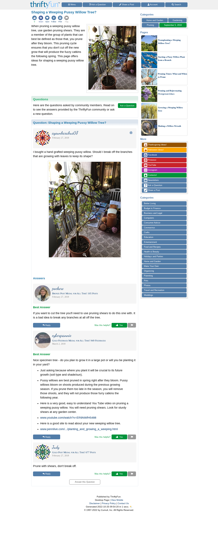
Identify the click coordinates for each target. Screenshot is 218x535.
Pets (146, 280)
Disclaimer (94, 503)
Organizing (149, 271)
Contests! (152, 175)
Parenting (148, 276)
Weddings (148, 295)
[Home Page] (45, 1)
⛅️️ (131, 506)
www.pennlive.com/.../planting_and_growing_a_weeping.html (79, 429)
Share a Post (153, 190)
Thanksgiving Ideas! (155, 144)
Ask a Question (154, 185)
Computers (149, 218)
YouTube (151, 165)
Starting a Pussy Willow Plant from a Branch (171, 58)
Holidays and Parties (153, 256)
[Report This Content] (132, 325)
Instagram (152, 170)
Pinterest (151, 160)
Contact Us (123, 503)
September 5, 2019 (173, 25)
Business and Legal (153, 213)
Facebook (152, 155)
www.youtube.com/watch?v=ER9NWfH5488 (68, 417)
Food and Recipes (152, 247)
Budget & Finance (152, 208)
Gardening (177, 20)
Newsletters (153, 180)
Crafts (147, 232)
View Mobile (117, 500)
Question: (69, 122)
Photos (147, 285)
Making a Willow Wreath (169, 126)
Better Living (150, 203)
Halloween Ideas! (154, 150)
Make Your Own (151, 266)
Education (148, 237)
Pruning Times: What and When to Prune (172, 75)
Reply (48, 325)
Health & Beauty (151, 251)
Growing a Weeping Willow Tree (170, 109)
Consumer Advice (152, 222)
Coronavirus (149, 227)
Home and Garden (154, 20)
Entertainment (150, 242)
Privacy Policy (109, 503)
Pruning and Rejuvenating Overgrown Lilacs (170, 92)
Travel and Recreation (154, 290)
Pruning (150, 25)
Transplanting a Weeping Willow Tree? (169, 41)
